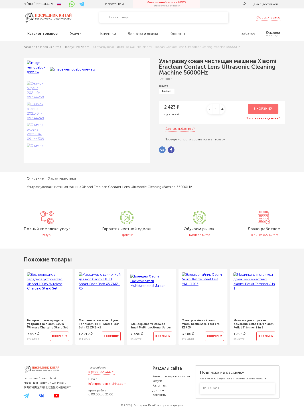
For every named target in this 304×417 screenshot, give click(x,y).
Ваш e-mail (211, 388)
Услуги (157, 381)
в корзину (263, 108)
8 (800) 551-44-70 (101, 372)
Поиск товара (119, 17)
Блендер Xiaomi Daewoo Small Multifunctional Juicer (150, 325)
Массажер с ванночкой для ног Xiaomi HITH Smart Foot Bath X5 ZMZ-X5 (99, 324)
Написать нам (114, 4)
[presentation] (17, 304)
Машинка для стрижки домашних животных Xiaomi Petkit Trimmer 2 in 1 (253, 324)
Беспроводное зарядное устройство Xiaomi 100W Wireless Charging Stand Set (47, 324)
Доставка (159, 390)
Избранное (248, 33)
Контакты (159, 395)
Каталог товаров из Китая (171, 376)
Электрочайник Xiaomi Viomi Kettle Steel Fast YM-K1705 (201, 324)
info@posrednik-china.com (107, 384)
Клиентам (159, 385)
